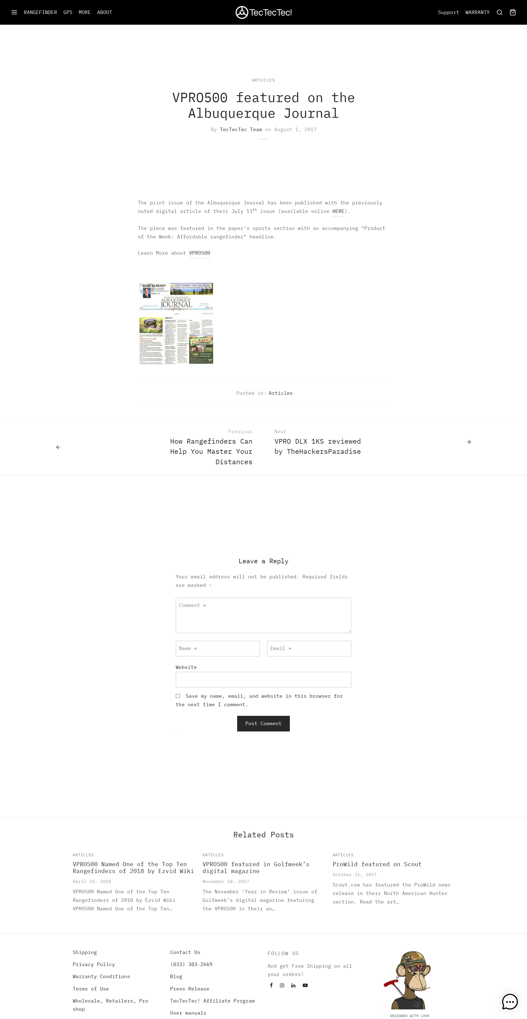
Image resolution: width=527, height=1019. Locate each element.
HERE (338, 211)
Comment (192, 605)
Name (188, 648)
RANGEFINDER (40, 12)
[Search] (499, 12)
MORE (85, 12)
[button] (510, 1002)
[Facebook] (271, 985)
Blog (176, 976)
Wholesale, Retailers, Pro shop (110, 1005)
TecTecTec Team (241, 129)
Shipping (85, 952)
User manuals (188, 1013)
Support (448, 12)
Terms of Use (91, 989)
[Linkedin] (293, 985)
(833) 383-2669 (191, 964)
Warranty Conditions (101, 976)
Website (186, 667)
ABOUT (104, 12)
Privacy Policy (94, 964)
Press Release (189, 989)
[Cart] (512, 12)
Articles (263, 80)
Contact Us (185, 952)
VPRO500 (199, 253)
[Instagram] (282, 985)
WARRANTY (478, 12)
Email (280, 648)
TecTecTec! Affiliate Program (212, 1001)
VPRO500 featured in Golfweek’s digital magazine (256, 867)
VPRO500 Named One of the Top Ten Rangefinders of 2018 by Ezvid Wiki (133, 867)
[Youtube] (305, 985)
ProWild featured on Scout (377, 864)
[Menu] (14, 12)
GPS (67, 12)
